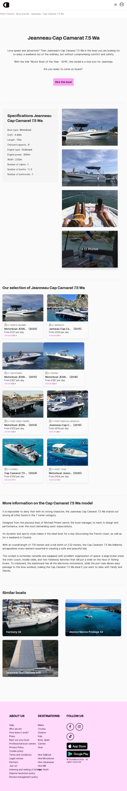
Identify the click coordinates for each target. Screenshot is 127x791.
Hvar (40, 747)
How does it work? (19, 732)
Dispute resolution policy (22, 773)
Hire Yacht (43, 769)
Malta (41, 725)
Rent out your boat (19, 740)
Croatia (42, 728)
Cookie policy (16, 751)
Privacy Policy (16, 747)
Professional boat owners (22, 743)
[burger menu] (116, 4)
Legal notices (16, 758)
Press (12, 736)
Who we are (15, 728)
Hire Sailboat (44, 754)
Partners (13, 762)
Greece (42, 732)
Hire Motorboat (46, 758)
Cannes (42, 743)
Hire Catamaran (46, 762)
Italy (40, 736)
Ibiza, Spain (44, 740)
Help (11, 725)
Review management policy (23, 777)
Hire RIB (42, 765)
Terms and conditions (20, 754)
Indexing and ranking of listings (25, 769)
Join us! (13, 765)
